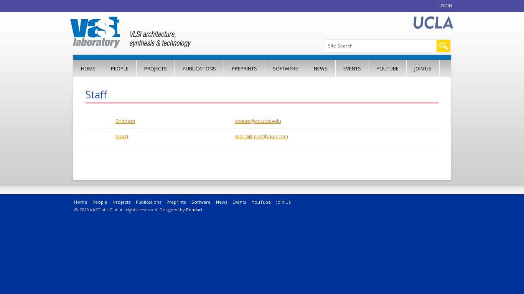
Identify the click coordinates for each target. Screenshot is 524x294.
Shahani (125, 121)
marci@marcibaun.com (261, 136)
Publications (199, 68)
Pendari (194, 209)
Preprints (244, 68)
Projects (155, 68)
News (321, 68)
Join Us (423, 68)
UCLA (433, 23)
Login (445, 5)
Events (352, 68)
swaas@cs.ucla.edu (258, 121)
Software (285, 68)
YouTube (388, 68)
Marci (121, 136)
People (120, 68)
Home (88, 68)
